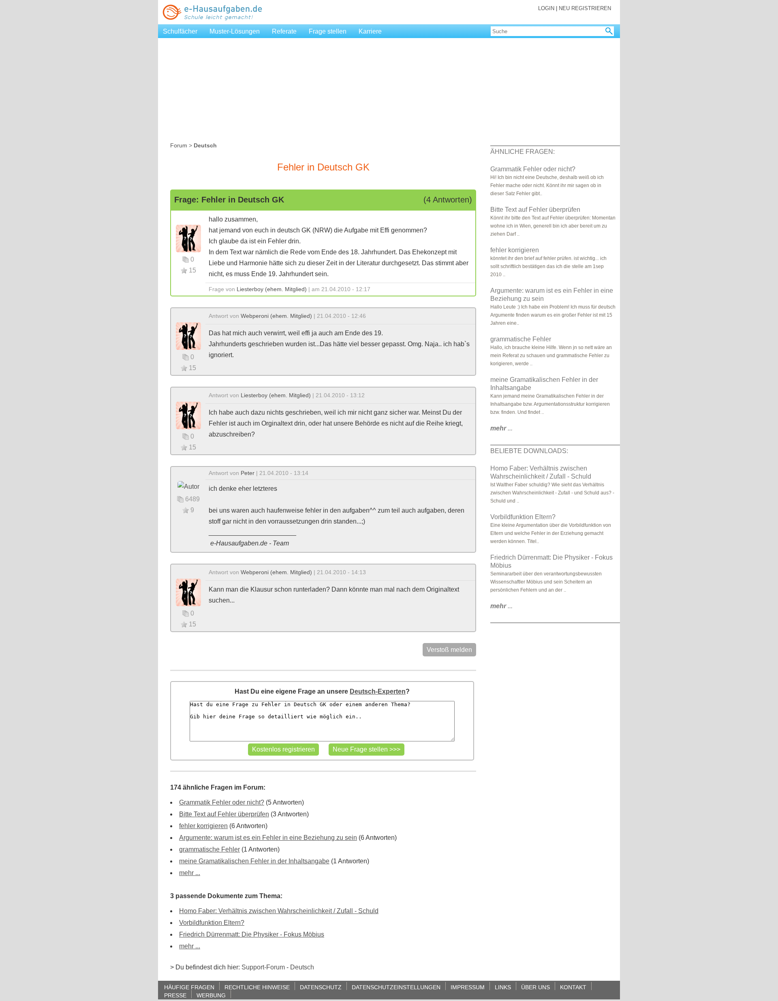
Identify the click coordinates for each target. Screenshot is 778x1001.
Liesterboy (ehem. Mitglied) (272, 289)
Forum (178, 145)
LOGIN (546, 8)
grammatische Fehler (209, 849)
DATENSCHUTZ (321, 987)
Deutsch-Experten (378, 691)
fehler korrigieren (203, 825)
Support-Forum (263, 967)
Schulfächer (180, 31)
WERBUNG (211, 995)
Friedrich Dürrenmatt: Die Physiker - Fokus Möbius (251, 934)
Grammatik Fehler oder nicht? (221, 802)
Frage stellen (327, 31)
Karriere (370, 31)
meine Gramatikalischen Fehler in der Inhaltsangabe (254, 861)
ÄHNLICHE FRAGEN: (522, 151)
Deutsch (302, 967)
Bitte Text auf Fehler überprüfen (224, 814)
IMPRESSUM (468, 987)
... (501, 428)
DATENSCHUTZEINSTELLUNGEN (396, 987)
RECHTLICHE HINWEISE (257, 987)
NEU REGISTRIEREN (585, 8)
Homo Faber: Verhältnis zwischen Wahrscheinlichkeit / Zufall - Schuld (278, 910)
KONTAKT (573, 987)
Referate (284, 31)
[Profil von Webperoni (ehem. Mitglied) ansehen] (188, 335)
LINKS (503, 987)
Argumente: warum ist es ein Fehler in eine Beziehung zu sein (268, 837)
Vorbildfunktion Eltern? (211, 922)
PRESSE (175, 995)
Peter (247, 473)
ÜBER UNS (535, 987)
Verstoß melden (449, 649)
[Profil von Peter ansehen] (188, 486)
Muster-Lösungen (234, 31)
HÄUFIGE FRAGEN (189, 987)
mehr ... (189, 872)
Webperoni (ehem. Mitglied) (276, 316)
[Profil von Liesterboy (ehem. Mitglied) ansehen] (188, 237)
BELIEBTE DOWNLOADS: (529, 450)
